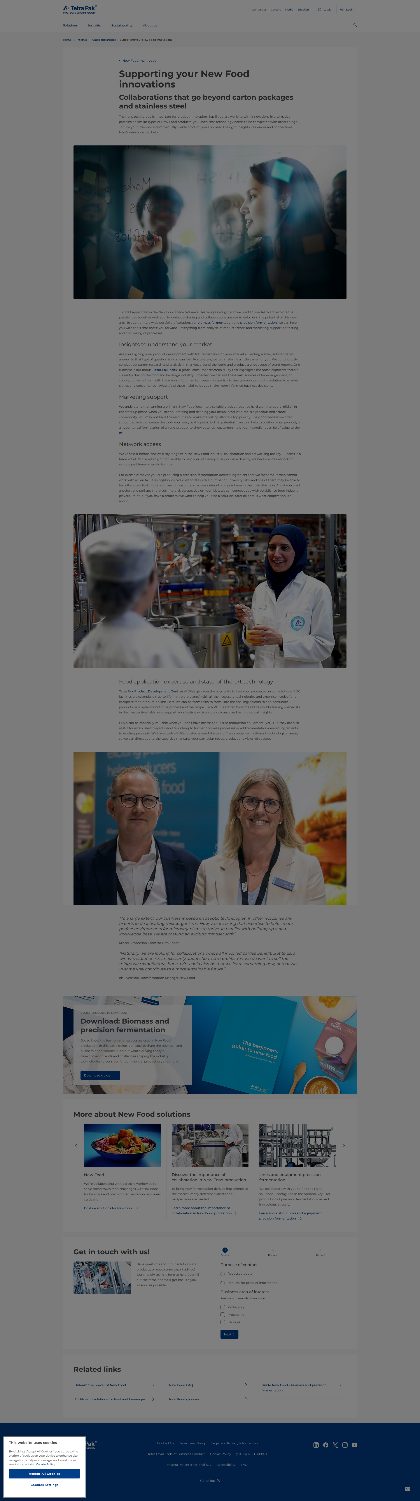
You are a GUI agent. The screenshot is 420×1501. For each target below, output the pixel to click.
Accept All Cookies (44, 1473)
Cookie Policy (45, 1464)
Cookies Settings (45, 1485)
